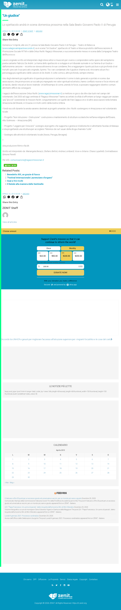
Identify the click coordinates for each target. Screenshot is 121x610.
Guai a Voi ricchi (15, 181)
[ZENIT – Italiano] (34, 5)
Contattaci (93, 579)
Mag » (12, 483)
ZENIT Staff (28, 31)
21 (108, 468)
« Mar (7, 483)
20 (92, 468)
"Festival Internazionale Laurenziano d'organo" (29, 177)
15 (13, 468)
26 (76, 473)
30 (29, 477)
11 (60, 464)
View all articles (9, 222)
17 (44, 468)
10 (44, 464)
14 (108, 464)
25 (60, 473)
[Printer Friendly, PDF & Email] (10, 165)
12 (76, 464)
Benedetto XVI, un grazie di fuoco (23, 174)
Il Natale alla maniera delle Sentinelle (25, 184)
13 (92, 464)
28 (108, 473)
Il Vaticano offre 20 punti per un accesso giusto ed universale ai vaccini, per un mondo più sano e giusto (43, 498)
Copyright (83, 579)
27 (92, 473)
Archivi (39, 31)
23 (29, 473)
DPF (35, 579)
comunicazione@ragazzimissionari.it (27, 160)
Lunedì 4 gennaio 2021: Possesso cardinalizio (22, 516)
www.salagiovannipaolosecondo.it (18, 48)
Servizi (62, 579)
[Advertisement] (60, 319)
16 (29, 468)
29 (13, 477)
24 (44, 473)
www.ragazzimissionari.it (50, 93)
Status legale (72, 579)
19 (76, 468)
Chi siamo (27, 579)
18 (60, 468)
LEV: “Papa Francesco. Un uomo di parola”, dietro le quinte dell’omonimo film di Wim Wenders (39, 507)
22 (13, 473)
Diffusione (42, 579)
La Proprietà (53, 579)
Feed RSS (62, 493)
